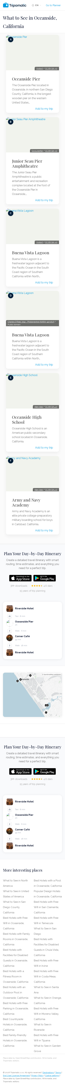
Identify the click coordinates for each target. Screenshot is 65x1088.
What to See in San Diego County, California (14, 907)
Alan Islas (38, 407)
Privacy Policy (37, 1075)
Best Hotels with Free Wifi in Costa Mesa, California (46, 976)
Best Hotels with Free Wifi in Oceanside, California (15, 923)
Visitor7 (39, 68)
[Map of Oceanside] (32, 695)
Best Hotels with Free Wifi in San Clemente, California (46, 907)
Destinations (48, 1072)
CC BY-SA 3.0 (51, 68)
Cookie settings (52, 1075)
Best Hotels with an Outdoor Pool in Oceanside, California (15, 992)
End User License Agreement (16, 1075)
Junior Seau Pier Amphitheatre (27, 163)
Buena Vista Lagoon (30, 252)
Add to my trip (44, 108)
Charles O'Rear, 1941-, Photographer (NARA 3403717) (31, 322)
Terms (58, 1072)
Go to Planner (53, 5)
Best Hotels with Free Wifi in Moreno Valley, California (46, 1014)
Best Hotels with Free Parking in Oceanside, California (15, 1008)
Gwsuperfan (37, 151)
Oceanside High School (27, 420)
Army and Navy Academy (26, 502)
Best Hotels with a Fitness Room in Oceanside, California (15, 976)
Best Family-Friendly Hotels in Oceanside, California (15, 1040)
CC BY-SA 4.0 (51, 407)
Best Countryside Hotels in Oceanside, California (15, 1024)
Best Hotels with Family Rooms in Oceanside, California (16, 939)
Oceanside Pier (26, 78)
